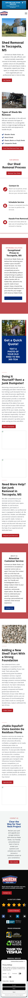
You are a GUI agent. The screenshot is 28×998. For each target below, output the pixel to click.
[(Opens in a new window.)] (14, 921)
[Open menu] (26, 13)
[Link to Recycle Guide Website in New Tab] (14, 943)
